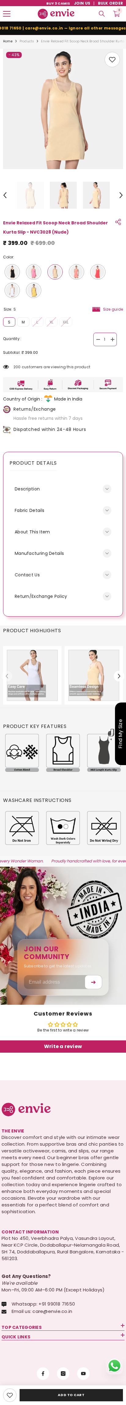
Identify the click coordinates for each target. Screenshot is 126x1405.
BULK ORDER (110, 3)
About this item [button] (32, 532)
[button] (4, 195)
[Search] (102, 13)
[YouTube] (83, 1373)
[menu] (6, 13)
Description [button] (27, 489)
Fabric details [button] (29, 510)
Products (27, 41)
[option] (63, 109)
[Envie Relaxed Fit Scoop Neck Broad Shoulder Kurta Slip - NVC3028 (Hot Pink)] (33, 271)
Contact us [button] (27, 575)
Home (8, 41)
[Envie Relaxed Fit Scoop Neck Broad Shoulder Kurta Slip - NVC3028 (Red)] (97, 271)
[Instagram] (63, 1373)
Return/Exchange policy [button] (41, 596)
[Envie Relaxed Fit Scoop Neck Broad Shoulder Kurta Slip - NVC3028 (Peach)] (76, 271)
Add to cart (71, 1394)
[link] (112, 59)
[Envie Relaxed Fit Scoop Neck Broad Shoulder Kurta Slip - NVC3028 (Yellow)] (33, 290)
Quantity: (11, 338)
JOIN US (82, 3)
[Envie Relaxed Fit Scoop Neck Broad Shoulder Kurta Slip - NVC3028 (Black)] (12, 271)
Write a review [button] (63, 1046)
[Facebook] (43, 1373)
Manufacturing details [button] (39, 553)
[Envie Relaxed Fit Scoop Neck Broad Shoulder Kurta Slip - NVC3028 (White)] (12, 290)
